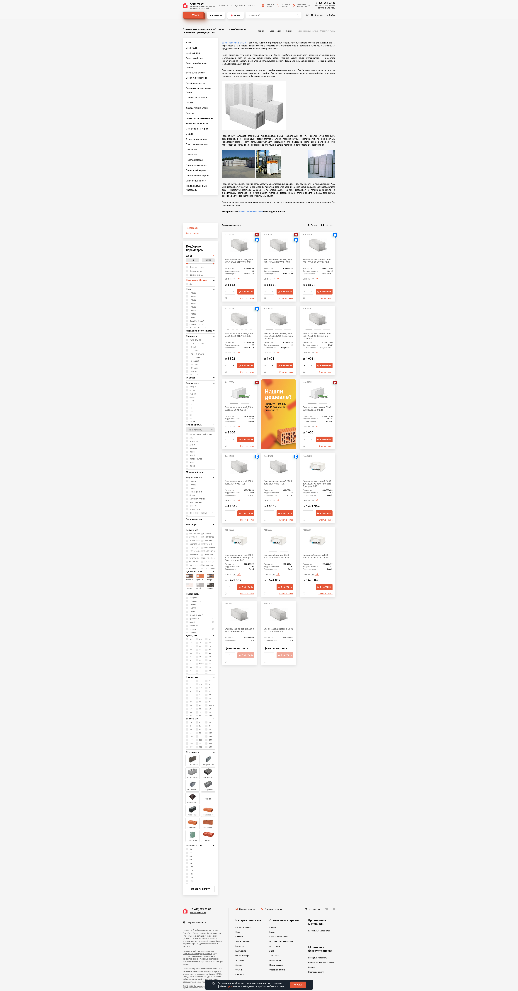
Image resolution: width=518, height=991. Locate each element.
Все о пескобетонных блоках (196, 65)
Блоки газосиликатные (234, 42)
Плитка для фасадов (196, 165)
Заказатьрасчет (270, 5)
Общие (189, 134)
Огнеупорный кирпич (196, 139)
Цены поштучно (197, 267)
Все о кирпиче (193, 53)
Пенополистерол (194, 160)
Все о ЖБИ (191, 48)
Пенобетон (191, 149)
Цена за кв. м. (196, 271)
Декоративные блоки (197, 108)
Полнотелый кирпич (196, 170)
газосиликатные (254, 211)
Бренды (218, 15)
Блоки (189, 42)
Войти (332, 15)
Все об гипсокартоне (196, 78)
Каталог (196, 15)
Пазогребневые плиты (197, 144)
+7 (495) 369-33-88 (324, 3)
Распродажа (192, 228)
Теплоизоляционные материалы (196, 188)
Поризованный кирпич (197, 175)
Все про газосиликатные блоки (198, 90)
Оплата (251, 5)
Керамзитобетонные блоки (199, 118)
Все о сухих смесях (195, 72)
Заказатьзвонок (285, 5)
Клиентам (224, 5)
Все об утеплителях (195, 83)
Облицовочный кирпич (197, 128)
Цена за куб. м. (196, 275)
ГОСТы (189, 102)
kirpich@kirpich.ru (326, 7)
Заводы (190, 113)
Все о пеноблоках (195, 58)
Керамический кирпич (197, 123)
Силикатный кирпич (196, 180)
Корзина (319, 15)
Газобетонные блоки (196, 97)
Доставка (240, 5)
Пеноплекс (191, 154)
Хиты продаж (193, 233)
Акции (237, 15)
